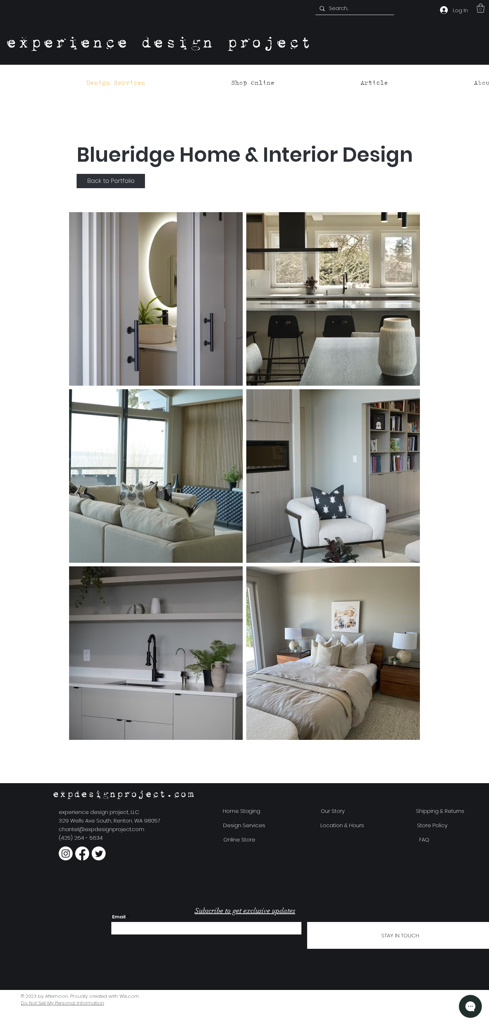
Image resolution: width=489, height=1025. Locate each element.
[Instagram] (66, 853)
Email (119, 916)
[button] (480, 8)
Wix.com (129, 996)
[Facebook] (82, 853)
